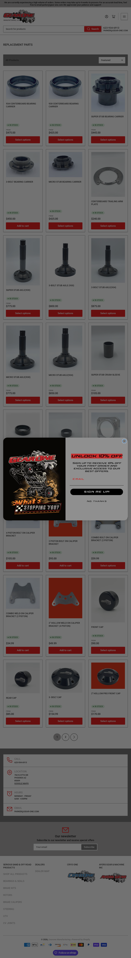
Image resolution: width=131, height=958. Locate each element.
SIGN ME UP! (96, 491)
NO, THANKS (97, 501)
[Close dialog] (124, 441)
